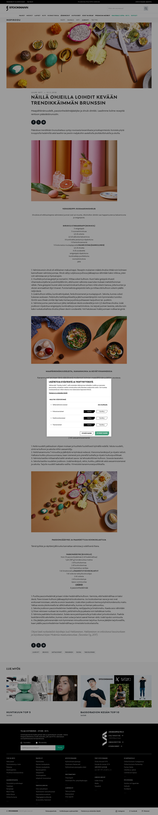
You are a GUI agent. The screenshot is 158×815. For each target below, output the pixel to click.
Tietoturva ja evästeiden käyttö (58, 393)
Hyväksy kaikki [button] (102, 433)
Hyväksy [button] (101, 411)
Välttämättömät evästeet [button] (59, 405)
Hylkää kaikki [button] (87, 433)
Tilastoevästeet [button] (56, 425)
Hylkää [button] (89, 411)
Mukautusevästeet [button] (57, 412)
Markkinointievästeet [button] (58, 418)
